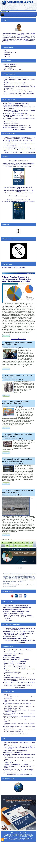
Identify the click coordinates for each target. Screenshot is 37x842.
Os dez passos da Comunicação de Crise (15, 113)
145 (15, 542)
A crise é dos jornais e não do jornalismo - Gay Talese (19, 631)
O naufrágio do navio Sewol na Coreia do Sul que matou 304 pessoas (19, 704)
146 (19, 542)
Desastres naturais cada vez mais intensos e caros (19, 119)
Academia (7, 54)
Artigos (21, 833)
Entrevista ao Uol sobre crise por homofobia (16, 764)
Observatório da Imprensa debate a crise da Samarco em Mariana (19, 714)
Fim (31, 545)
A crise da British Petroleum (12, 123)
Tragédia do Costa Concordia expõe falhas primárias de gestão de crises (19, 87)
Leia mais (19, 95)
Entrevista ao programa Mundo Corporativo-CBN (17, 607)
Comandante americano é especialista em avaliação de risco (17, 491)
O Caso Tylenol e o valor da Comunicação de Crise (18, 650)
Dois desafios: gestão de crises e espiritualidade (17, 90)
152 (11, 545)
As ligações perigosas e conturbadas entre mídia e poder (17, 435)
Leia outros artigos (20, 129)
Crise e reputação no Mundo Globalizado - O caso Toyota (19, 80)
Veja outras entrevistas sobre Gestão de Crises (20, 774)
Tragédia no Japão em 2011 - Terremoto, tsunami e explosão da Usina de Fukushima (19, 730)
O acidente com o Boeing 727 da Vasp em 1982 (17, 667)
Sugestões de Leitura (10, 52)
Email (21, 347)
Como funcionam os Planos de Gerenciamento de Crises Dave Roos (19, 107)
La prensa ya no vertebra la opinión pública (16, 636)
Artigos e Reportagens (10, 64)
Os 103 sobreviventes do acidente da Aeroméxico (17, 685)
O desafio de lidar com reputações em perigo (16, 103)
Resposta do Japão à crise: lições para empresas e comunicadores (19, 116)
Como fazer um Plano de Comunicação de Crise (17, 127)
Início (3, 542)
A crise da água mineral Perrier (12, 672)
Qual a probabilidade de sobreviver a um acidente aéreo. (19, 683)
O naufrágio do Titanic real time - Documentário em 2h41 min (19, 720)
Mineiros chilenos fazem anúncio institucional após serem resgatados (19, 727)
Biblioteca (7, 51)
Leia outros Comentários (18, 339)
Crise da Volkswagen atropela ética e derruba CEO (18, 92)
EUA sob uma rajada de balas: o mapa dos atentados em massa (19, 674)
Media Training (8, 620)
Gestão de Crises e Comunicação (18, 160)
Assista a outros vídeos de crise (18, 734)
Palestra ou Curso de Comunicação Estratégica (17, 611)
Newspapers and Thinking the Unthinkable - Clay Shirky (19, 640)
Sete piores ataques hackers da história (15, 661)
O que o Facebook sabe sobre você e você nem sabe (19, 93)
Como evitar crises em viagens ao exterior (15, 77)
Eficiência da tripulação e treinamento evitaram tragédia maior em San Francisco (19, 110)
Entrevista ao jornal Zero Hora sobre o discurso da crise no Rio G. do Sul (19, 761)
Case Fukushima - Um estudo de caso (14, 663)
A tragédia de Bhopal (10, 655)
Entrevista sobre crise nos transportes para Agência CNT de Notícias (19, 755)
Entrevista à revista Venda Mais (13, 752)
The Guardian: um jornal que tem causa (15, 638)
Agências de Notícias (10, 66)
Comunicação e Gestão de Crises (13, 70)
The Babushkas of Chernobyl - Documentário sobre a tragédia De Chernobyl (19, 710)
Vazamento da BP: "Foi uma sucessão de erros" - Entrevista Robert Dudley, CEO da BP (19, 634)
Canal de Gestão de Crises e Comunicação (16, 605)
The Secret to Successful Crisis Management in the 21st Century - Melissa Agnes (19, 717)
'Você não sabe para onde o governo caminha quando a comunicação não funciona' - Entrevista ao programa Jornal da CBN (19, 747)
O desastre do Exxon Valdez (12, 657)
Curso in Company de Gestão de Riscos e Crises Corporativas (19, 617)
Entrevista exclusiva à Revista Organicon (15, 750)
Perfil (24, 833)
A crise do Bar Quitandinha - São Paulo (15, 677)
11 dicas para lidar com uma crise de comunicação (18, 85)
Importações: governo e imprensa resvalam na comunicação (15, 403)
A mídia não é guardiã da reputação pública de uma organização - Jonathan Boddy (19, 628)
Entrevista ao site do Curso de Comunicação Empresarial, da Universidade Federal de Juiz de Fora (19, 770)
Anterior (9, 542)
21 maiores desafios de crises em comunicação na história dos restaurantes (19, 679)
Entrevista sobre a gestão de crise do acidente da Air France (19, 758)
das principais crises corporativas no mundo (17, 305)
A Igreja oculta (8, 695)
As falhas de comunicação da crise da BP (15, 83)
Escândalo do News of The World (13, 653)
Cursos (8, 56)
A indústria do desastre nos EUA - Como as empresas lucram (19, 723)
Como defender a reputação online (13, 105)
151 (7, 545)
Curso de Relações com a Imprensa (14, 613)
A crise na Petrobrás (9, 122)
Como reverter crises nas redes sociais (15, 665)
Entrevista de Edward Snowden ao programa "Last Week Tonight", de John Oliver (19, 707)
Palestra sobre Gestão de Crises (13, 609)
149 (31, 542)
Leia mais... (6, 335)
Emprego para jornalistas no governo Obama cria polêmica (17, 344)
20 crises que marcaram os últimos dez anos (16, 659)
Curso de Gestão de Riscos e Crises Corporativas (18, 615)
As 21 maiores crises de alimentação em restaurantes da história (19, 669)
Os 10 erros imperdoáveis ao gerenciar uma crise (17, 125)
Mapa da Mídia (8, 68)
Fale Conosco (14, 833)
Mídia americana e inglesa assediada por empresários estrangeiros (17, 460)
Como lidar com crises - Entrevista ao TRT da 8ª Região (19, 767)
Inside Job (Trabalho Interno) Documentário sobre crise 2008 (19, 700)
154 (20, 545)
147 (23, 542)
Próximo (25, 545)
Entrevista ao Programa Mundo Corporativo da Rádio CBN (19, 743)
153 (16, 545)
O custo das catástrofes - (11, 118)
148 (27, 542)
